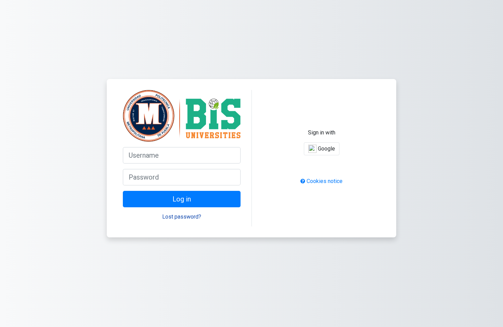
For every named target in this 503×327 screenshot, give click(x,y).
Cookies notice (324, 181)
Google (326, 148)
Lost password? (181, 216)
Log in (181, 199)
